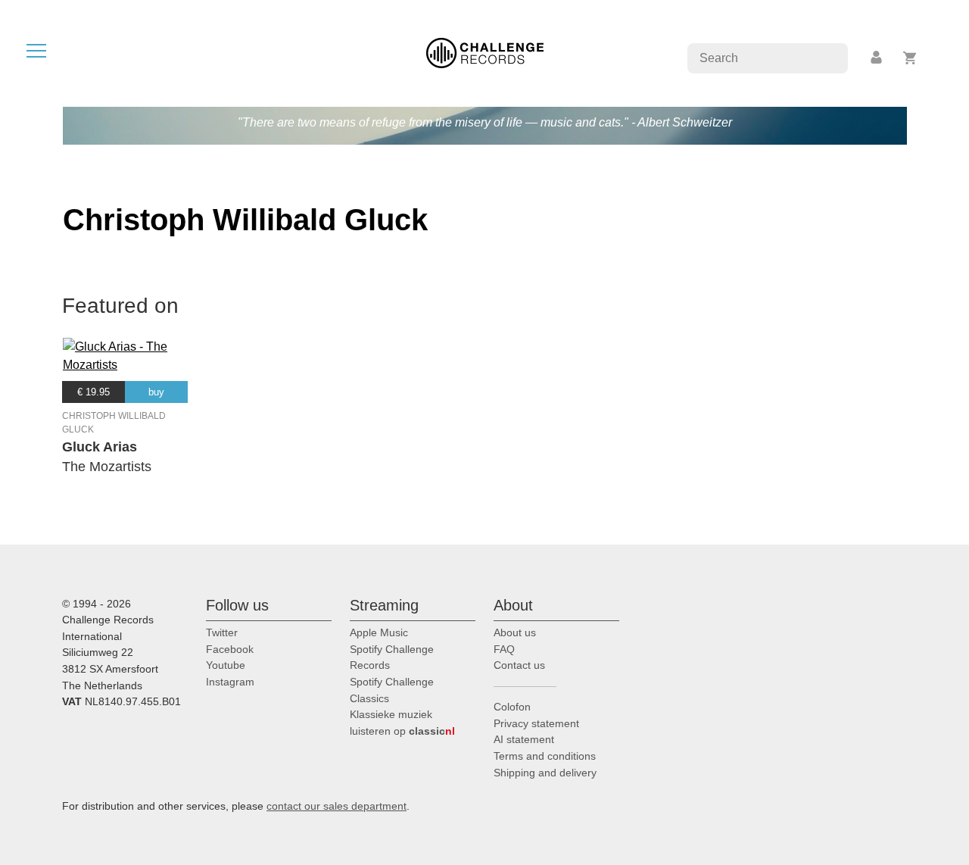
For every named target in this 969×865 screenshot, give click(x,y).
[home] (485, 51)
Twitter (222, 632)
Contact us (519, 665)
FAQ (504, 649)
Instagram (230, 682)
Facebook (230, 649)
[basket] (910, 58)
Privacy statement (536, 723)
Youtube (225, 665)
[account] (877, 58)
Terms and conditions (545, 756)
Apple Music (379, 632)
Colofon (512, 707)
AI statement (524, 739)
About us (515, 632)
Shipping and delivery (545, 773)
